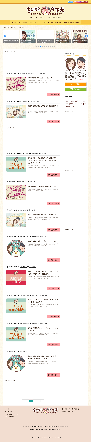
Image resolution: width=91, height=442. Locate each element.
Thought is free (56, 429)
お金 (31, 101)
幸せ (44, 73)
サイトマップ (9, 411)
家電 (67, 103)
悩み (38, 101)
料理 (35, 181)
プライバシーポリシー (12, 414)
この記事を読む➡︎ (53, 94)
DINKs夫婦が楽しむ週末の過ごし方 (40, 78)
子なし (40, 73)
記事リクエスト (75, 89)
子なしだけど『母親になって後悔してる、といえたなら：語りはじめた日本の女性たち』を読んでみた (43, 160)
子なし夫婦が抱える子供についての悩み (42, 241)
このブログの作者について (70, 409)
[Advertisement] (33, 60)
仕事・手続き (23, 267)
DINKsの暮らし (23, 73)
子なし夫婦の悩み (23, 153)
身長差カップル (70, 106)
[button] (5, 37)
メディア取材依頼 (67, 411)
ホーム (7, 27)
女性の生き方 (33, 73)
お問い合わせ (9, 416)
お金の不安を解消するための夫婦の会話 (42, 214)
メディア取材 (76, 84)
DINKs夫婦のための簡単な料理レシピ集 (42, 186)
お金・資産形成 (23, 101)
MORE (81, 79)
